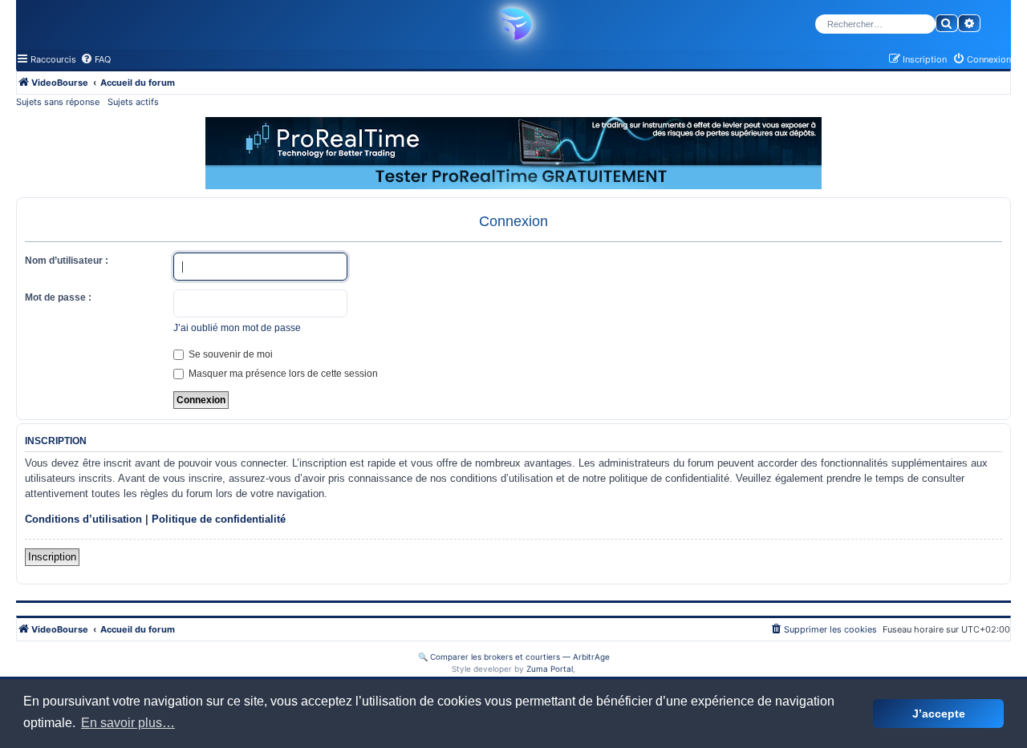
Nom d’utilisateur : (66, 260)
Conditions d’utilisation (83, 519)
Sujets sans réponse (57, 101)
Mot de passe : (58, 297)
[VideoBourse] (513, 24)
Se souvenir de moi (229, 354)
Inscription (52, 557)
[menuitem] (95, 59)
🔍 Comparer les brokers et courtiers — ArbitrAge (514, 656)
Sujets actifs (133, 101)
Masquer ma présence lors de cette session (282, 373)
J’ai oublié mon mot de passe (237, 328)
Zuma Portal (549, 668)
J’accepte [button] (938, 713)
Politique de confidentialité (219, 519)
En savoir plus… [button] (128, 723)
